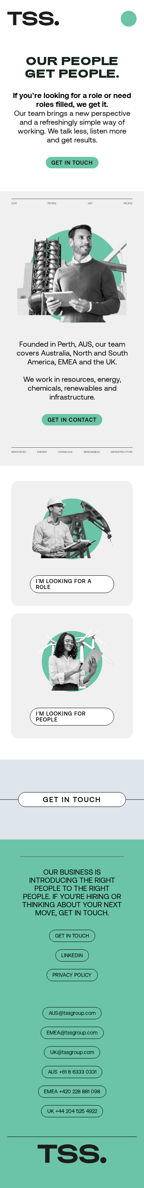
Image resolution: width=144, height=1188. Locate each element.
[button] (72, 162)
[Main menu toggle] (129, 19)
